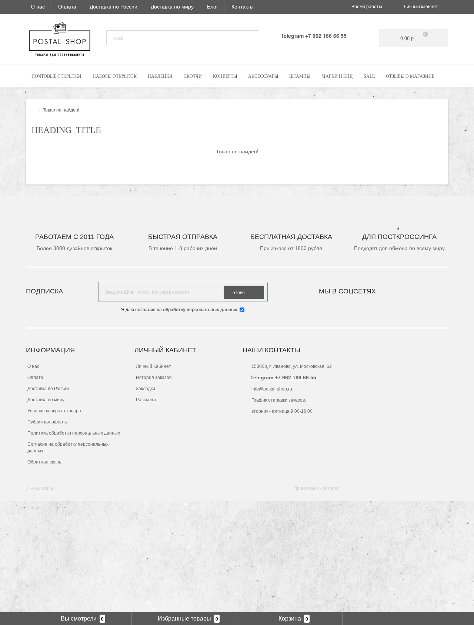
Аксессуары (263, 76)
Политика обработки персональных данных (73, 433)
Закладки (145, 388)
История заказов (153, 377)
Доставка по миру (172, 6)
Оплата (67, 6)
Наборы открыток (115, 76)
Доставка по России (113, 6)
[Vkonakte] (391, 289)
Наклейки (160, 76)
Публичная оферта (47, 422)
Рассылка (146, 399)
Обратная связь (44, 462)
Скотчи (193, 76)
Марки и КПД (337, 76)
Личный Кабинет (153, 366)
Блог (212, 6)
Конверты (225, 76)
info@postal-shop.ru (271, 389)
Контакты (242, 6)
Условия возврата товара (54, 410)
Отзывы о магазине (410, 76)
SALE (369, 76)
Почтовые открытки (56, 76)
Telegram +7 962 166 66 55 (283, 377)
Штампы (299, 76)
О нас (38, 6)
